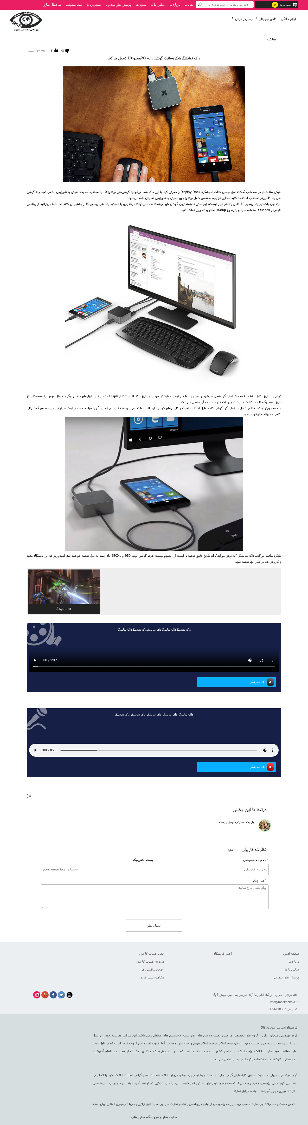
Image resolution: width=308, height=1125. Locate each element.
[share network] (29, 796)
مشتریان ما (94, 4)
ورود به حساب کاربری (150, 961)
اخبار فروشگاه (223, 953)
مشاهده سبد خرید (152, 977)
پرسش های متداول (118, 4)
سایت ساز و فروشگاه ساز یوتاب (154, 1117)
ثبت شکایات (74, 4)
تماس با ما (158, 4)
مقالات (189, 4)
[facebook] (53, 994)
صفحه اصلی (291, 953)
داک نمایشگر (257, 682)
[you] (69, 994)
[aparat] (36, 994)
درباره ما (174, 4)
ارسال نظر (154, 925)
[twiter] (61, 994)
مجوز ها (141, 4)
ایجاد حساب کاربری (151, 953)
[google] (45, 994)
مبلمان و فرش (244, 18)
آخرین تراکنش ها (152, 969)
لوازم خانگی (288, 18)
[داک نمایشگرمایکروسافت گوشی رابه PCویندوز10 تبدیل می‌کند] (26, 20)
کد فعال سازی (52, 4)
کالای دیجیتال (267, 18)
